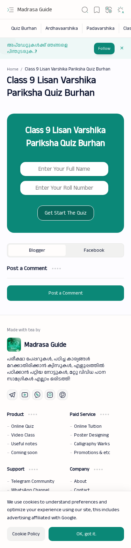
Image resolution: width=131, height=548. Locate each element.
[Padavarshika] (100, 28)
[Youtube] (25, 395)
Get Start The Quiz (66, 213)
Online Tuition (88, 426)
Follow (104, 49)
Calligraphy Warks (92, 443)
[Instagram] (50, 395)
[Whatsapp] (37, 395)
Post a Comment (66, 293)
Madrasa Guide (34, 10)
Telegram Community (32, 481)
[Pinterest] (62, 395)
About (80, 481)
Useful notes (24, 443)
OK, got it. (86, 533)
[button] (10, 10)
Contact (82, 490)
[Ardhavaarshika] (61, 28)
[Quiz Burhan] (24, 28)
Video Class (23, 435)
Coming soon (24, 452)
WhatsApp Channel (30, 490)
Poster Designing (91, 435)
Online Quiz (22, 426)
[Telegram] (12, 395)
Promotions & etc (92, 452)
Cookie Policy (26, 533)
